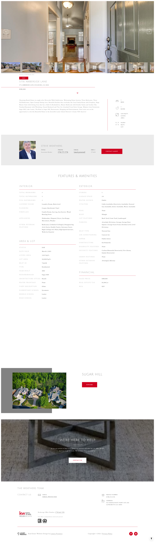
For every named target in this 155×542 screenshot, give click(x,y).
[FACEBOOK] (131, 534)
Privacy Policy (107, 534)
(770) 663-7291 (59, 512)
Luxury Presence (57, 534)
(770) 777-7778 (63, 152)
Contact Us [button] (77, 460)
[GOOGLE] (136, 534)
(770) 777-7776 (110, 497)
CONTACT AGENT (112, 151)
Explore (89, 385)
